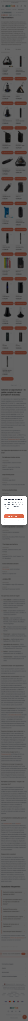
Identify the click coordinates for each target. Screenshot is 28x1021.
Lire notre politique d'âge (14, 511)
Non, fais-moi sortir (14, 521)
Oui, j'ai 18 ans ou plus (14, 516)
